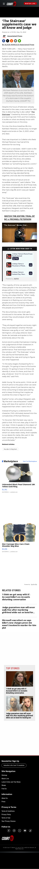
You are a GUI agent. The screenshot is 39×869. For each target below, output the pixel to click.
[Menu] (3, 3)
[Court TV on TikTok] (30, 830)
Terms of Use (6, 818)
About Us (5, 798)
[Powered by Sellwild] (34, 584)
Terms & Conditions (8, 811)
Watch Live (30, 3)
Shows (4, 785)
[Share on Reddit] (11, 40)
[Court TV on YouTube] (25, 830)
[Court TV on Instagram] (14, 830)
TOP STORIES (12, 668)
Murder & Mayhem (10, 449)
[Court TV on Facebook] (8, 830)
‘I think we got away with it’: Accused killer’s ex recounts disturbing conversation (16, 597)
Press (3, 802)
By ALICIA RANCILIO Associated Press (18, 45)
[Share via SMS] (19, 40)
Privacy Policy (6, 814)
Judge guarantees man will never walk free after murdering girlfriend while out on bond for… (18, 610)
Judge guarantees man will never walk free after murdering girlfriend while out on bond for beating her (19, 715)
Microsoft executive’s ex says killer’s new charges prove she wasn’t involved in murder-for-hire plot (19, 624)
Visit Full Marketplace (30, 461)
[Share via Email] (15, 40)
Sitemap (4, 775)
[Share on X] (7, 40)
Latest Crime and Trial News (11, 782)
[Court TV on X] (19, 830)
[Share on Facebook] (3, 40)
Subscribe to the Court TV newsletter (14, 765)
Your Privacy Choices (8, 821)
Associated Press (14, 36)
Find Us (4, 789)
